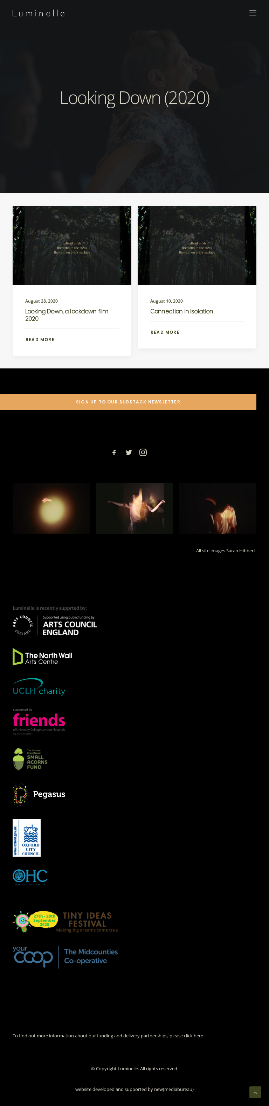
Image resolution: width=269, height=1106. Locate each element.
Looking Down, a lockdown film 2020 (66, 315)
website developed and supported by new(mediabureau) (134, 1089)
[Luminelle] (38, 12)
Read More (40, 340)
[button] (253, 13)
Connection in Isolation (181, 311)
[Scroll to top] (255, 1091)
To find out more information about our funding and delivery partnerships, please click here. (108, 1035)
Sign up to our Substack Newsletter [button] (128, 402)
